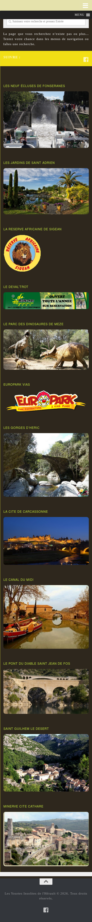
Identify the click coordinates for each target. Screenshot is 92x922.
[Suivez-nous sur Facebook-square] (86, 59)
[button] (79, 15)
